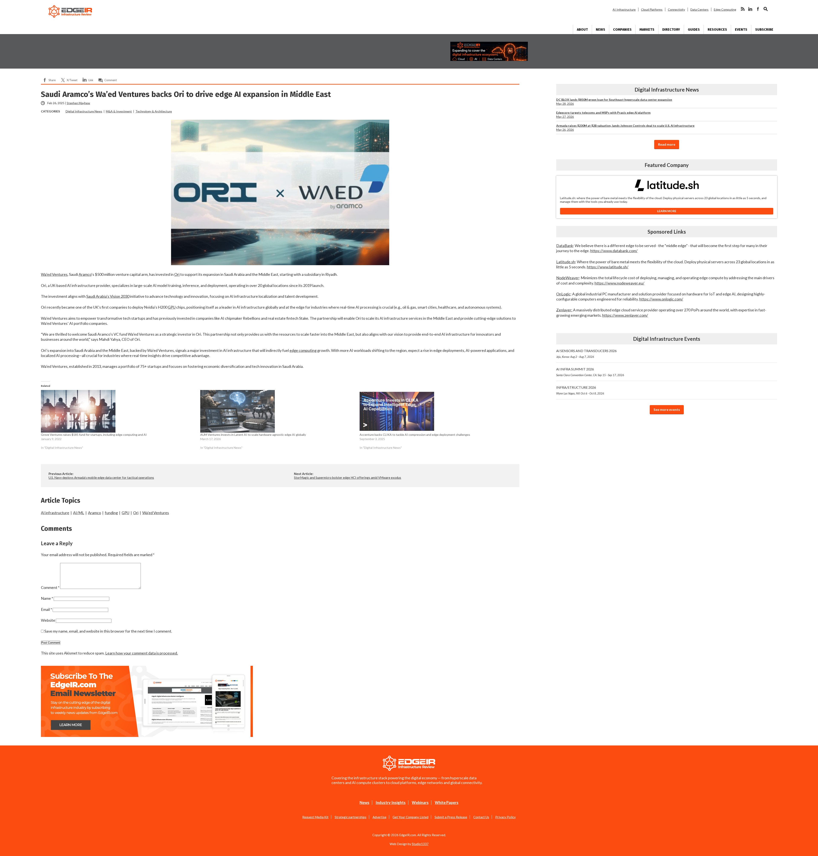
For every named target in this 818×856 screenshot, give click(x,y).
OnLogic (563, 294)
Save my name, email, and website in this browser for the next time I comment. (108, 631)
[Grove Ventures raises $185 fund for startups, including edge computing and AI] (118, 411)
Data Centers (699, 9)
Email (46, 609)
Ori (135, 512)
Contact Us (481, 817)
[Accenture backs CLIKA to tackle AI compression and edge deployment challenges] (437, 411)
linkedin (750, 9)
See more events (667, 409)
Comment (110, 80)
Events (741, 29)
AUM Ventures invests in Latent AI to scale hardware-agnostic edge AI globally (253, 434)
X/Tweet (72, 80)
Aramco (94, 512)
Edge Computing (725, 9)
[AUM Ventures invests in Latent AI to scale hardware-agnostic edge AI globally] (277, 411)
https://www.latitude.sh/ (607, 267)
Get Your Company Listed (410, 817)
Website (48, 620)
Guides (694, 29)
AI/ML (78, 512)
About (582, 29)
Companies (622, 29)
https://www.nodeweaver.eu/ (619, 283)
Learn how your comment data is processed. (141, 653)
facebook (758, 9)
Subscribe (764, 29)
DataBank (564, 245)
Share (52, 80)
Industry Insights (391, 802)
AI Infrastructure (624, 9)
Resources (717, 29)
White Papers (446, 802)
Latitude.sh (565, 261)
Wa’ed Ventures (155, 512)
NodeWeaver (567, 277)
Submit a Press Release (451, 817)
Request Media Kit (315, 817)
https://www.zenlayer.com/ (625, 315)
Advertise (379, 817)
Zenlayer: (564, 310)
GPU (125, 512)
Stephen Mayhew (78, 103)
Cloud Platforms (651, 9)
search (765, 9)
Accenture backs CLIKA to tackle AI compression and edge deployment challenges (415, 434)
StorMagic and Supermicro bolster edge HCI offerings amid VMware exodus (347, 477)
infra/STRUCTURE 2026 (580, 390)
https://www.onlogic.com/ (661, 299)
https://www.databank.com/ (614, 250)
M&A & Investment (119, 111)
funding (111, 512)
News (600, 29)
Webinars (420, 802)
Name (47, 598)
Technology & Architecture (153, 111)
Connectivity (676, 9)
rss (742, 9)
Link (90, 80)
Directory (671, 29)
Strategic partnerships (350, 817)
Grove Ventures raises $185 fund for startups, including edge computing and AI (94, 434)
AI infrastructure (55, 512)
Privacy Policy (505, 817)
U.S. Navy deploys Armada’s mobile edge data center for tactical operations (101, 477)
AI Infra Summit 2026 (590, 372)
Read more (666, 144)
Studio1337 (420, 844)
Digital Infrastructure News (84, 111)
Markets (646, 29)
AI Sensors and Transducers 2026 (586, 353)
